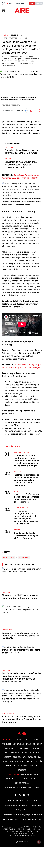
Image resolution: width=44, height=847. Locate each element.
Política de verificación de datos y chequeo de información (22, 815)
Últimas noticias (23, 740)
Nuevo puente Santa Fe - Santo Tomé (22, 787)
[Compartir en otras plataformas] (37, 110)
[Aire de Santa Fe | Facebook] (15, 795)
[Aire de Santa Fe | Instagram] (24, 795)
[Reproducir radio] (3, 3)
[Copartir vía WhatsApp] (31, 110)
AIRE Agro (9, 753)
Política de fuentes (35, 805)
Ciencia (35, 748)
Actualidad (18, 744)
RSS (40, 819)
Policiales (6, 744)
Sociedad (22, 770)
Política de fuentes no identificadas (15, 805)
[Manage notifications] (39, 842)
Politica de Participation (10, 819)
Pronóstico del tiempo (17, 779)
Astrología (36, 761)
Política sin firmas (22, 810)
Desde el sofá (16, 35)
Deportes (34, 753)
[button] (7, 10)
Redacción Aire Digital (11, 105)
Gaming (8, 766)
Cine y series (24, 557)
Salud (28, 744)
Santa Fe (36, 740)
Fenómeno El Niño (29, 774)
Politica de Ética (31, 800)
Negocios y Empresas (23, 766)
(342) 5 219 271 (32, 831)
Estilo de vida (34, 757)
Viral (26, 761)
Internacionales (22, 748)
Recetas (7, 757)
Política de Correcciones (15, 800)
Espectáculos (22, 753)
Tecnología (7, 761)
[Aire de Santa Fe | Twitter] (20, 795)
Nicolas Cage (8, 557)
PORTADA (5, 35)
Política (9, 748)
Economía (37, 744)
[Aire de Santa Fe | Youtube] (28, 795)
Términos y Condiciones (28, 819)
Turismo (19, 761)
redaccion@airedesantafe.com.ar (24, 835)
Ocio (37, 766)
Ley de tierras (22, 783)
